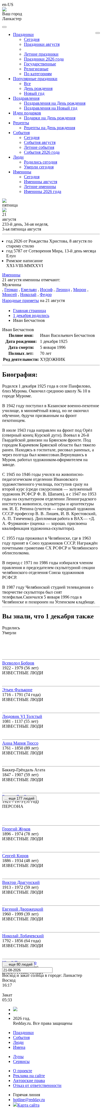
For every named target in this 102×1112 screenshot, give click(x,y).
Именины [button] (22, 172)
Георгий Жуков (16, 829)
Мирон (79, 289)
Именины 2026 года (42, 191)
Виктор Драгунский (21, 882)
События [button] (21, 132)
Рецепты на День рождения (49, 127)
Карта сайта (28, 1105)
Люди (18, 1042)
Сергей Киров (15, 855)
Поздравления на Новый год (50, 108)
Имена (19, 1047)
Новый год (34, 93)
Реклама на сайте (29, 1075)
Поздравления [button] (26, 98)
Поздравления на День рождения (54, 103)
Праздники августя (42, 44)
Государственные (40, 64)
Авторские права (29, 1080)
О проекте (22, 1070)
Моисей (9, 294)
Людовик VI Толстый (22, 716)
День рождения (38, 88)
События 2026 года (42, 152)
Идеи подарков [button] (27, 113)
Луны (18, 1056)
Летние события (39, 147)
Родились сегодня (40, 162)
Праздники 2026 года (44, 59)
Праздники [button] (23, 34)
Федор (46, 294)
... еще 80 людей (18, 964)
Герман (11, 289)
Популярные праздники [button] (35, 78)
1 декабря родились (31, 315)
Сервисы (21, 1061)
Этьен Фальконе (17, 689)
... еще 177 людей (19, 798)
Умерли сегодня (39, 167)
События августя (39, 142)
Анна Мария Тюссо (20, 743)
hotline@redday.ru (29, 1099)
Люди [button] (18, 157)
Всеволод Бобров (18, 663)
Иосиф (46, 289)
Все (27, 83)
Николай (28, 294)
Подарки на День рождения (49, 118)
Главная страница (29, 310)
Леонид (63, 289)
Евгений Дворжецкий (22, 909)
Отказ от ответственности (37, 1085)
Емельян (29, 289)
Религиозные (36, 69)
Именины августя (40, 181)
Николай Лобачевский (23, 935)
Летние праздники (41, 54)
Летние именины (40, 186)
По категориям (38, 73)
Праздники (23, 1032)
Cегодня (31, 39)
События (21, 1037)
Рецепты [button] (21, 122)
